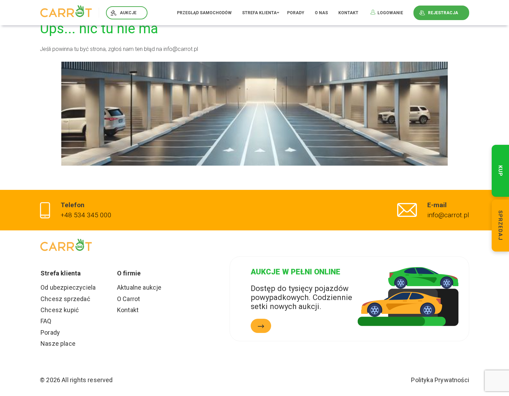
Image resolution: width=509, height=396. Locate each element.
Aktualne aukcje (139, 287)
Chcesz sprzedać (65, 298)
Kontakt (348, 12)
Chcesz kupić (60, 310)
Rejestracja (443, 12)
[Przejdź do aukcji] (261, 326)
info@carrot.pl (448, 215)
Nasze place (58, 343)
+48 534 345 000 (86, 215)
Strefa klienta (259, 12)
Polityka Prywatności (440, 380)
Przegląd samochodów (204, 12)
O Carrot (128, 298)
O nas (321, 12)
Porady (295, 12)
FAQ (46, 321)
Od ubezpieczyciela (68, 287)
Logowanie (390, 12)
